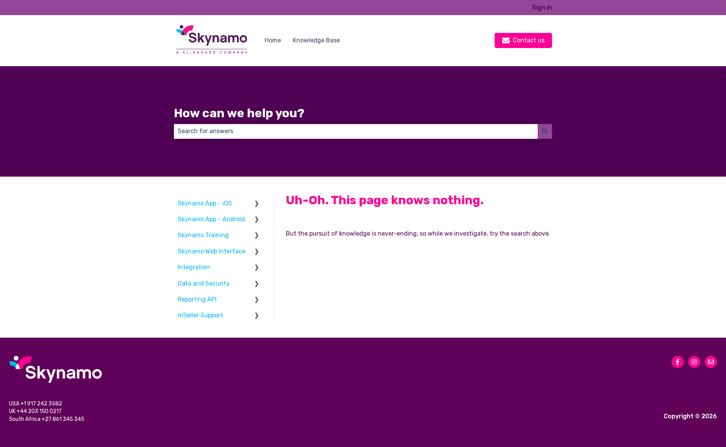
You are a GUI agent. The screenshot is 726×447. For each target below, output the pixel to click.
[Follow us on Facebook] (678, 362)
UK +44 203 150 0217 (36, 411)
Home (273, 40)
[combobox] (356, 131)
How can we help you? (239, 113)
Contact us (528, 40)
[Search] (545, 131)
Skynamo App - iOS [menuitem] (205, 203)
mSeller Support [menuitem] (200, 315)
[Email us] (711, 362)
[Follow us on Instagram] (694, 362)
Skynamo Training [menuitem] (203, 235)
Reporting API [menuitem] (197, 299)
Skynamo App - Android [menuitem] (211, 219)
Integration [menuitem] (194, 267)
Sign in (542, 7)
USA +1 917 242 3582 (36, 403)
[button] (257, 204)
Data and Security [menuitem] (204, 283)
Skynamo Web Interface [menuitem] (211, 251)
